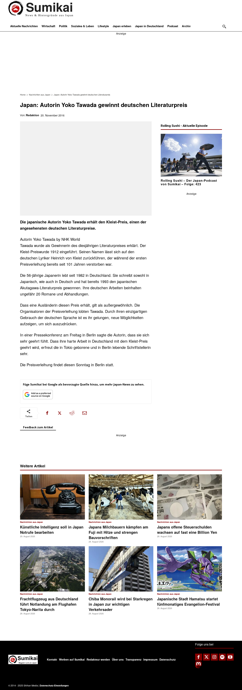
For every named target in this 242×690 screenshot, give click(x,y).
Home (23, 94)
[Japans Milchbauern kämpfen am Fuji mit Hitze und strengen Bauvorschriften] (121, 497)
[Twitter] (206, 657)
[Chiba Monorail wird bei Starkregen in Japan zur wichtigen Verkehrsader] (121, 569)
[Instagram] (214, 657)
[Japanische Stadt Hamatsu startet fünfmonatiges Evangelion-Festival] (189, 569)
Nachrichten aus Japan (39, 94)
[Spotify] (222, 657)
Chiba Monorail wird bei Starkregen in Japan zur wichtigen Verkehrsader (121, 604)
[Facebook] (47, 413)
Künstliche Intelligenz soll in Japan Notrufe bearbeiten (51, 529)
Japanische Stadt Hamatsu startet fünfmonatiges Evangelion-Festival (188, 601)
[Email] (84, 413)
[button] (224, 27)
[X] (59, 413)
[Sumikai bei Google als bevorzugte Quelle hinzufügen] (38, 395)
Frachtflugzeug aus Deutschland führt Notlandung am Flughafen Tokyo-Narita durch (49, 604)
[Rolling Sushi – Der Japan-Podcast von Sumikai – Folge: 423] (191, 155)
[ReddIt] (72, 413)
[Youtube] (230, 657)
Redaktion (32, 115)
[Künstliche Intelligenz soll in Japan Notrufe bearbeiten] (52, 497)
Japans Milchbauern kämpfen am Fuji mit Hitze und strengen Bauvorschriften (118, 532)
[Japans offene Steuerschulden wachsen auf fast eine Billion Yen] (189, 497)
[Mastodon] (198, 667)
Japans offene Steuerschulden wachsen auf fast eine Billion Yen (187, 529)
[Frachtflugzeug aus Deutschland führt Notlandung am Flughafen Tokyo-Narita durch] (52, 569)
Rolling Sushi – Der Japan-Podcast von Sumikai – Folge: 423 (189, 182)
